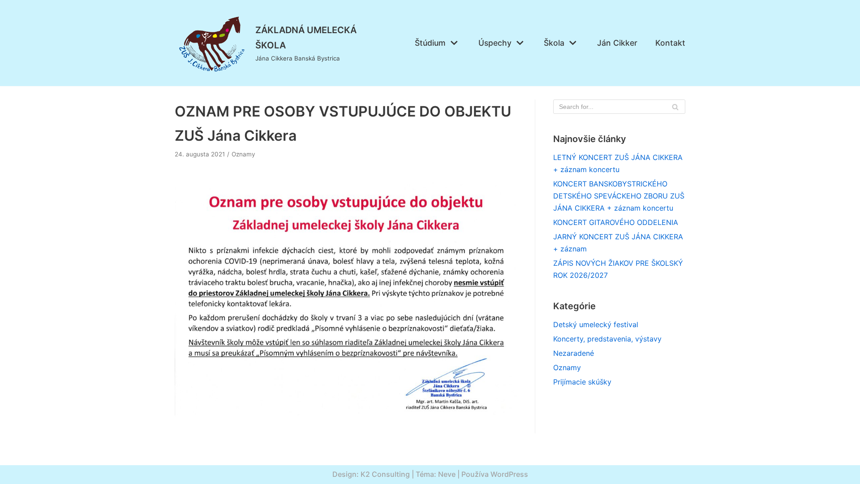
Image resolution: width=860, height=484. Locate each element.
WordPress (509, 474)
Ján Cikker (617, 43)
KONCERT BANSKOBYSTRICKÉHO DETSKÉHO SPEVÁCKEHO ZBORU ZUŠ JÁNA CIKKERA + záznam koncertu (618, 195)
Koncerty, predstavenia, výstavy (607, 338)
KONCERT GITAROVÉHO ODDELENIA (615, 222)
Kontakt (670, 43)
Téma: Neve (436, 474)
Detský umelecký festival (595, 324)
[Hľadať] (675, 106)
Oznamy (243, 154)
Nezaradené (573, 353)
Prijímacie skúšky (582, 381)
